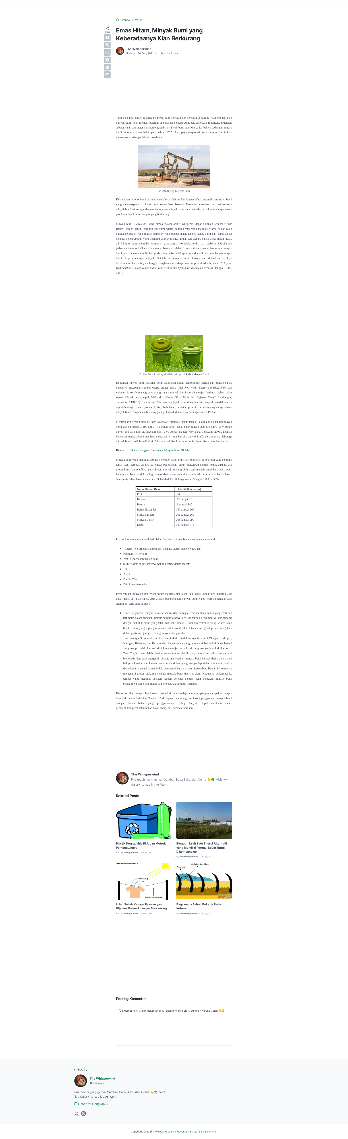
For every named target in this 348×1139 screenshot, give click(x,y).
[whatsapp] (107, 52)
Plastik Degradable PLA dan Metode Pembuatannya (141, 845)
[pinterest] (107, 67)
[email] (107, 74)
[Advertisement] (174, 85)
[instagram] (83, 1113)
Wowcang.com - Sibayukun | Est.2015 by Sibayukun (186, 1131)
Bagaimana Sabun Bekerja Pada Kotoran (198, 906)
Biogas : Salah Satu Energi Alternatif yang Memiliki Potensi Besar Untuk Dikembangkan (201, 847)
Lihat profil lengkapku (92, 1104)
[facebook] (107, 37)
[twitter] (107, 45)
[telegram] (107, 60)
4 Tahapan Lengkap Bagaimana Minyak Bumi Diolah (158, 450)
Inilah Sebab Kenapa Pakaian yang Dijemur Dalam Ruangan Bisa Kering (141, 906)
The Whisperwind (102, 1078)
